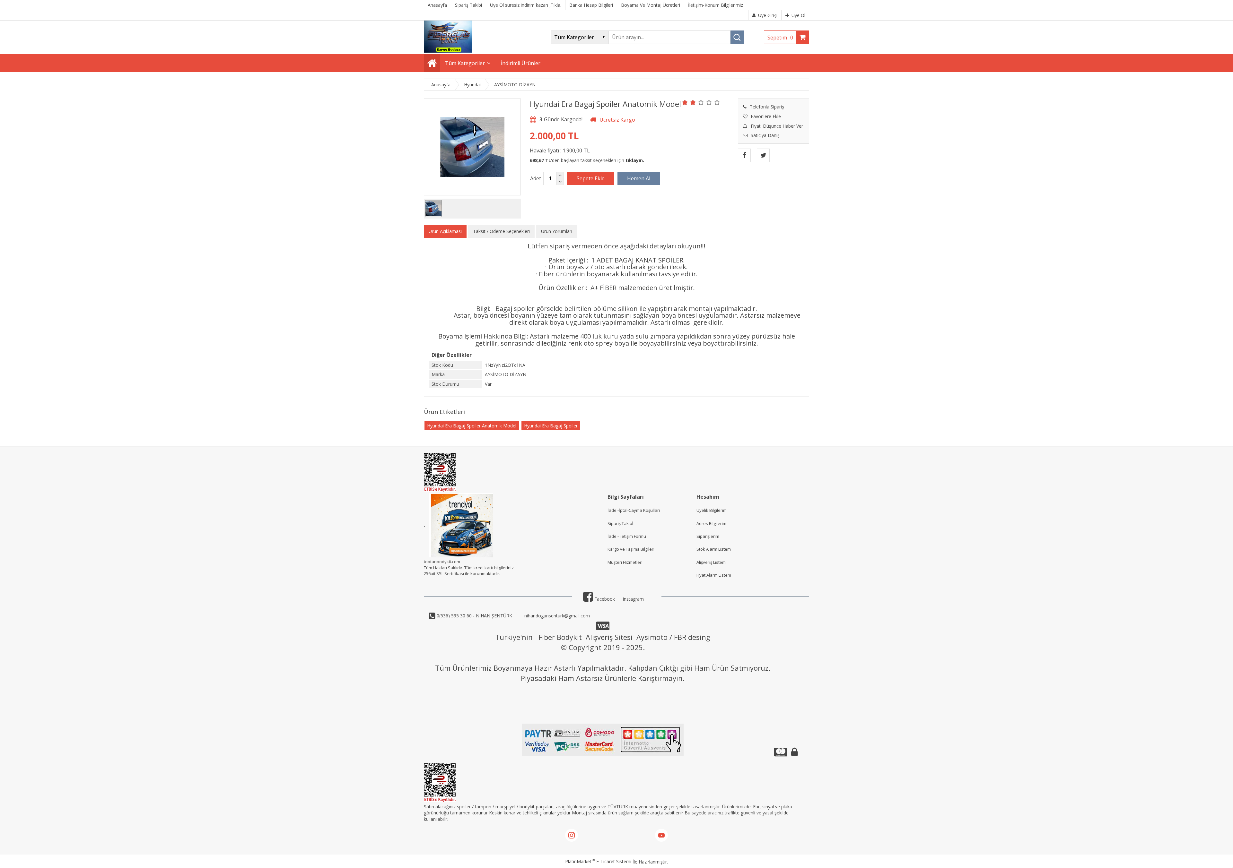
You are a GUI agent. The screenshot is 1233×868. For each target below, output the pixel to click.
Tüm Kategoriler (465, 63)
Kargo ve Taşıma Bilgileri (631, 549)
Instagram (633, 599)
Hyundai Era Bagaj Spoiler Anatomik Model (471, 426)
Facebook (604, 599)
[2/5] (689, 102)
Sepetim (780, 37)
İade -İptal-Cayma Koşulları (634, 510)
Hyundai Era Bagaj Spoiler (551, 426)
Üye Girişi (767, 15)
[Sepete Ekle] (590, 178)
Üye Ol (798, 15)
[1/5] (685, 102)
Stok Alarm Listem (713, 549)
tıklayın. (634, 160)
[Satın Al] (638, 178)
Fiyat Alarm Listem (713, 575)
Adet (535, 178)
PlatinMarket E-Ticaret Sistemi (598, 861)
